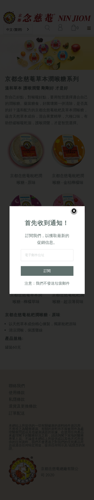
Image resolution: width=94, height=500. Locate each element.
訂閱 (47, 271)
